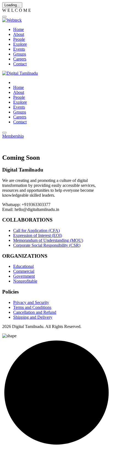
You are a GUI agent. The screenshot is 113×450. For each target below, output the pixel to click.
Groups (19, 54)
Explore (20, 44)
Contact (20, 64)
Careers (19, 59)
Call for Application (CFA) (36, 230)
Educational (23, 266)
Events (19, 49)
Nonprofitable (25, 281)
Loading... (12, 5)
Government (24, 276)
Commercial (23, 271)
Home (18, 29)
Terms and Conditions (32, 307)
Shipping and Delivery (32, 317)
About (18, 34)
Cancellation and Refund (34, 312)
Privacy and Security (31, 302)
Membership (13, 136)
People (19, 39)
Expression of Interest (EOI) (37, 235)
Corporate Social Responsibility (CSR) (46, 245)
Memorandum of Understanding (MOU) (48, 240)
